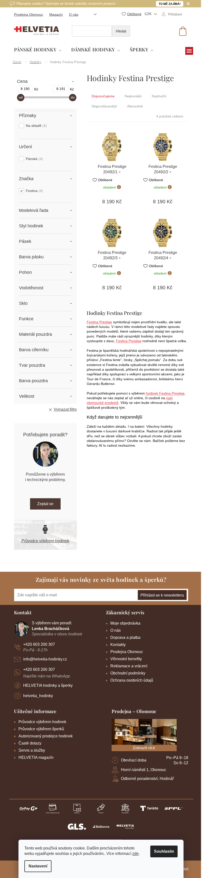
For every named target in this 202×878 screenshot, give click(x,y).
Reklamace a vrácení (128, 666)
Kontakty (118, 645)
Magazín (56, 14)
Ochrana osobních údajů (131, 680)
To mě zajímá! (170, 4)
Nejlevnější (133, 96)
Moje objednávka (125, 623)
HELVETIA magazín (35, 757)
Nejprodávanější (104, 106)
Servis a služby (31, 750)
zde (135, 853)
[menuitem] (38, 50)
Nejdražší (159, 96)
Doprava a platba (125, 637)
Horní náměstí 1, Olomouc (143, 770)
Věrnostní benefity (126, 659)
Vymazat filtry (65, 409)
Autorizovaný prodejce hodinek (45, 736)
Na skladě (36, 126)
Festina (34, 191)
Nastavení (38, 866)
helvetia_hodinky (38, 696)
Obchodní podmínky (127, 673)
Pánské (34, 159)
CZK (148, 14)
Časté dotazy (29, 743)
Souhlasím (164, 851)
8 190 (25, 89)
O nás (73, 14)
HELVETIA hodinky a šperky (48, 685)
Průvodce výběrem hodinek (45, 541)
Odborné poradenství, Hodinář (147, 778)
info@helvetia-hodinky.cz (45, 659)
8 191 (60, 89)
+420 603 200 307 (39, 644)
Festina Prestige (99, 322)
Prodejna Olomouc (28, 14)
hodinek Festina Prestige (165, 393)
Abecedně (135, 106)
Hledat (121, 31)
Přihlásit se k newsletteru (162, 595)
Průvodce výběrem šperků (41, 729)
